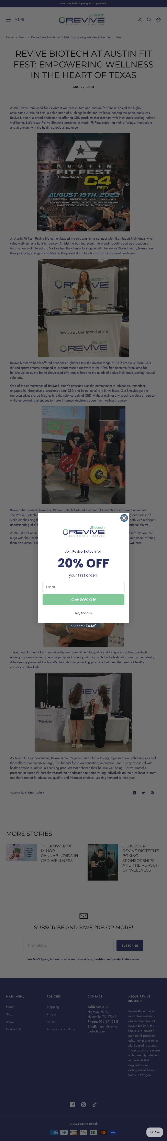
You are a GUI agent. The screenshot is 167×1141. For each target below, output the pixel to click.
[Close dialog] (124, 518)
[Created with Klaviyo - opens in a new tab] (83, 625)
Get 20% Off (83, 600)
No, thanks (83, 613)
